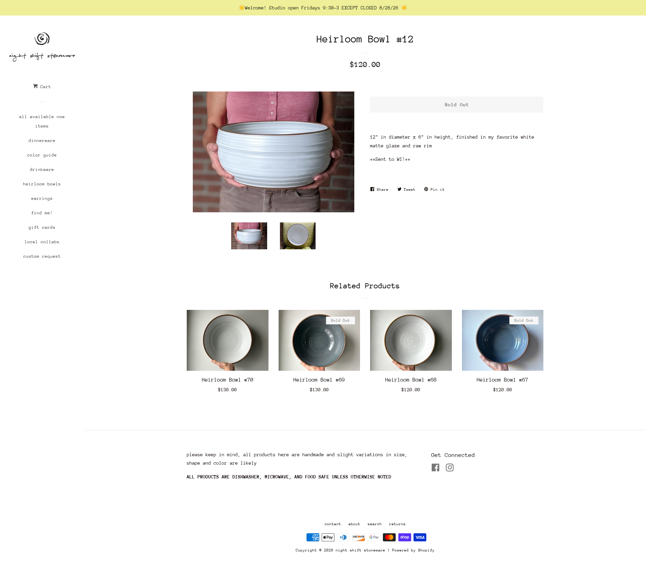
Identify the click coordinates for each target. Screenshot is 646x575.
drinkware (42, 169)
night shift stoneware (360, 550)
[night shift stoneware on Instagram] (450, 469)
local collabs (42, 241)
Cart (44, 86)
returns (397, 524)
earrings (42, 198)
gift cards (42, 227)
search (375, 524)
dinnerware (42, 140)
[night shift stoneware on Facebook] (435, 469)
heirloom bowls (42, 183)
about (354, 524)
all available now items (42, 121)
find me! (42, 212)
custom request (42, 256)
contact (333, 524)
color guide (42, 154)
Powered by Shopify (413, 550)
